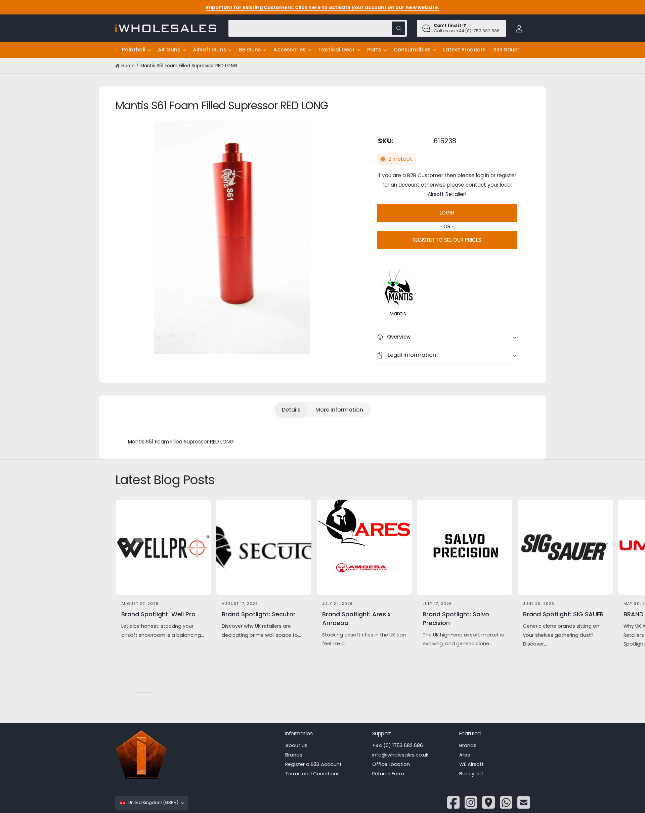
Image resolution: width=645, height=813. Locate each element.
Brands (293, 754)
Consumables (412, 49)
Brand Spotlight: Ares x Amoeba (356, 618)
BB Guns (250, 49)
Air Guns (169, 49)
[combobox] (317, 28)
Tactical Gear (336, 49)
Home (128, 66)
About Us (296, 745)
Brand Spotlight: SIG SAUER (563, 614)
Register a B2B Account (313, 764)
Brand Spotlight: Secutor (259, 614)
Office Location (391, 764)
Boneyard (471, 773)
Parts (374, 49)
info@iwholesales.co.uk (400, 754)
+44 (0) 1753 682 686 (397, 745)
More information (339, 410)
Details (291, 410)
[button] (136, 50)
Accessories (289, 49)
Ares (464, 754)
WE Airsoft (471, 764)
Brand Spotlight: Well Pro (158, 614)
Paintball (133, 49)
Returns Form (388, 773)
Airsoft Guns (209, 49)
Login (447, 212)
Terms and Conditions (312, 773)
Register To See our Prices (447, 239)
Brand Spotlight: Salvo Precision (456, 618)
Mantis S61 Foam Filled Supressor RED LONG (189, 66)
